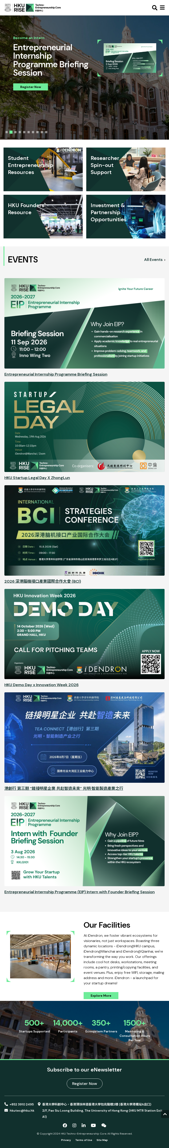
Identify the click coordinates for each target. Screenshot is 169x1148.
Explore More (101, 996)
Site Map (102, 1140)
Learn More (29, 78)
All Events (153, 259)
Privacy (66, 1140)
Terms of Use (83, 1140)
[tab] (7, 132)
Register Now (84, 1083)
